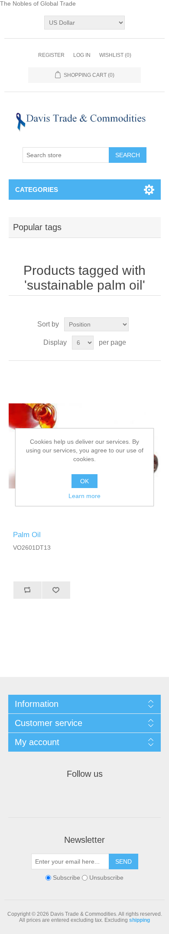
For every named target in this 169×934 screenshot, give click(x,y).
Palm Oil (27, 535)
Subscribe (66, 877)
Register (51, 55)
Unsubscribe (106, 877)
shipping (139, 920)
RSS (95, 796)
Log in (82, 55)
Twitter (74, 796)
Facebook (53, 796)
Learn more (84, 495)
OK (84, 481)
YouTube (115, 796)
